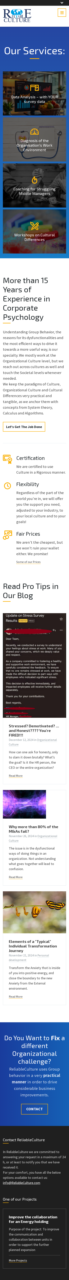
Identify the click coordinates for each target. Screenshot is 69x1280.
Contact (34, 1108)
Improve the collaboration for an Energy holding (33, 1219)
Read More (16, 776)
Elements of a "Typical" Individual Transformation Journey (33, 946)
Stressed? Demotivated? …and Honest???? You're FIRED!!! (34, 730)
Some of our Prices (28, 562)
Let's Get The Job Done (24, 427)
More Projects (18, 1260)
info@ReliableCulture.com (21, 1183)
